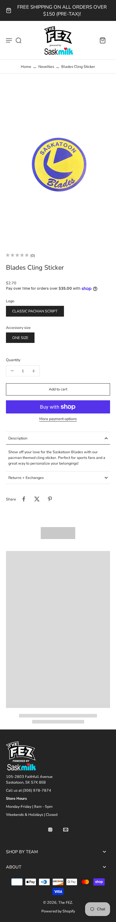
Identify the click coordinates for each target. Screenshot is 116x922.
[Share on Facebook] (23, 499)
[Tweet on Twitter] (36, 499)
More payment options (58, 419)
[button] (58, 389)
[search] (18, 40)
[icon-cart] (102, 40)
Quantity (13, 359)
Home (26, 66)
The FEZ (65, 902)
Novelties (46, 66)
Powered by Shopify (58, 911)
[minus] (12, 371)
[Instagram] (50, 829)
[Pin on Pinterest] (50, 499)
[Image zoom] (58, 163)
